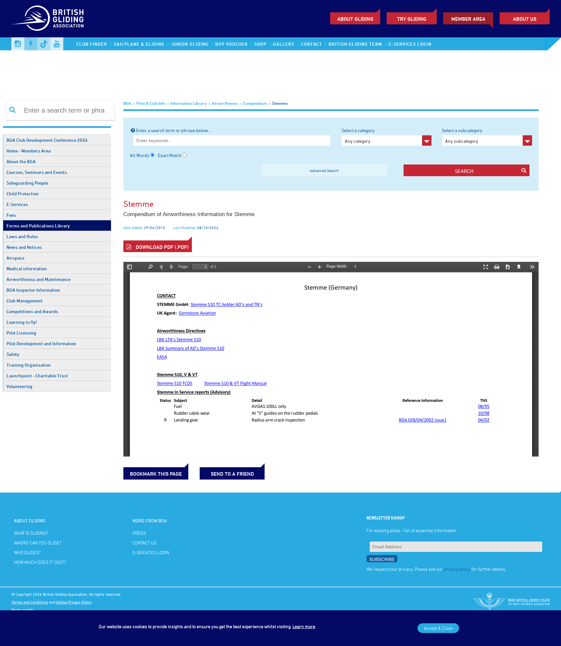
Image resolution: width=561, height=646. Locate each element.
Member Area (468, 19)
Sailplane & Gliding (139, 44)
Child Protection (22, 193)
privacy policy (457, 569)
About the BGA (21, 161)
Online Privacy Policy (74, 602)
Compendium (255, 103)
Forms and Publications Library (38, 225)
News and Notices (24, 247)
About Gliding (355, 19)
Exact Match (169, 155)
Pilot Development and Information (41, 343)
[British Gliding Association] (47, 18)
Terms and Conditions (29, 602)
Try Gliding (411, 19)
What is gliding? (31, 533)
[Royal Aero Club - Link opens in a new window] (512, 602)
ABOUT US (524, 19)
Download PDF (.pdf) (161, 247)
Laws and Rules (22, 236)
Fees (11, 215)
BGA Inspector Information (33, 290)
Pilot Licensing (21, 332)
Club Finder (91, 44)
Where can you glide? (37, 542)
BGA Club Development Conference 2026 (47, 140)
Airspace (15, 258)
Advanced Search (324, 170)
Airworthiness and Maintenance (38, 279)
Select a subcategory (462, 136)
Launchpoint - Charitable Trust (37, 375)
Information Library (188, 103)
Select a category (358, 136)
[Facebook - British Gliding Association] (30, 43)
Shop (260, 44)
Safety (12, 354)
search (464, 171)
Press (139, 533)
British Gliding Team (355, 44)
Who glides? (27, 552)
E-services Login (410, 44)
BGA (127, 103)
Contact (311, 44)
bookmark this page (156, 474)
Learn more (304, 626)
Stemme (280, 103)
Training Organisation (28, 365)
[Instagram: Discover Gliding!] (17, 43)
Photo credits (22, 609)
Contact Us (144, 542)
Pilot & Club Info (150, 103)
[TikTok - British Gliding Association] (43, 43)
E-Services (17, 204)
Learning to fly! (21, 322)
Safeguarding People (27, 183)
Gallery (283, 44)
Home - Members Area (28, 150)
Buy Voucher (231, 44)
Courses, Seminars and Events (36, 172)
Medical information (26, 268)
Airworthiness (225, 103)
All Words (139, 155)
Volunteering (19, 386)
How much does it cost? (40, 562)
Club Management (24, 300)
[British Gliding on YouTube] (56, 43)
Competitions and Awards (32, 311)
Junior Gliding (190, 44)
